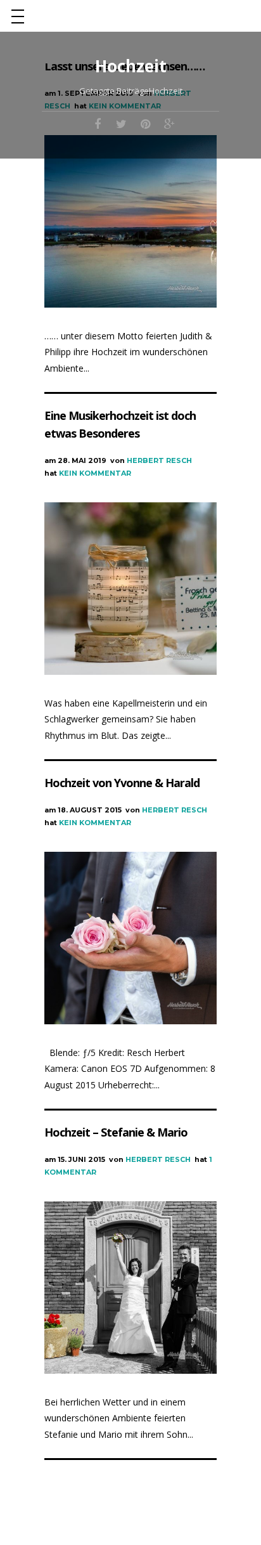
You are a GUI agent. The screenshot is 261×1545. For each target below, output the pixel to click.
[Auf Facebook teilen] (97, 123)
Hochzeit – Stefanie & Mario (116, 1132)
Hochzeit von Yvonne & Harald (122, 782)
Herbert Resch (159, 460)
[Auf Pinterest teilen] (145, 123)
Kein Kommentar (95, 473)
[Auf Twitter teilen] (121, 123)
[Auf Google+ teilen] (169, 123)
